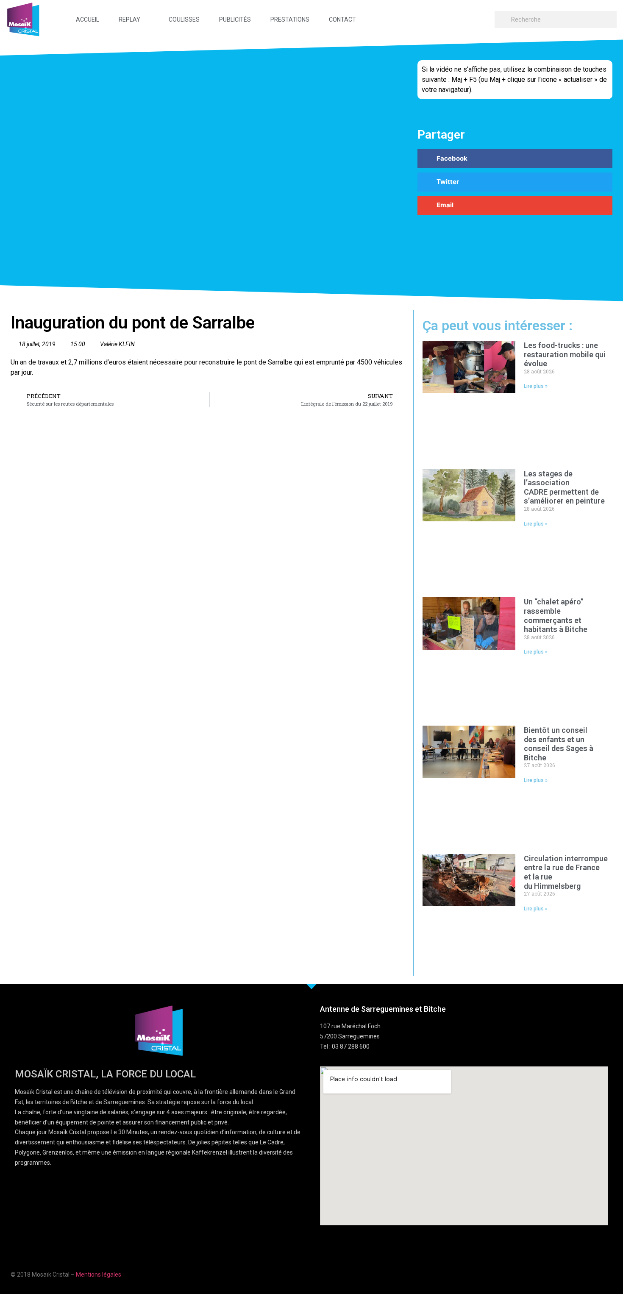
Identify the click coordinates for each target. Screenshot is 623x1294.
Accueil (87, 19)
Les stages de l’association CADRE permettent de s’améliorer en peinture (564, 487)
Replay (129, 19)
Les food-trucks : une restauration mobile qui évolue (565, 354)
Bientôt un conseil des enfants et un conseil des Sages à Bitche (558, 744)
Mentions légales (98, 1274)
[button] (514, 158)
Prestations (289, 19)
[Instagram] (609, 1273)
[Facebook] (559, 1273)
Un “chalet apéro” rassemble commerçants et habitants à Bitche (556, 615)
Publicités (235, 19)
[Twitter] (593, 1273)
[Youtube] (576, 1273)
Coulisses (184, 19)
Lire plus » (536, 386)
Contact (342, 19)
